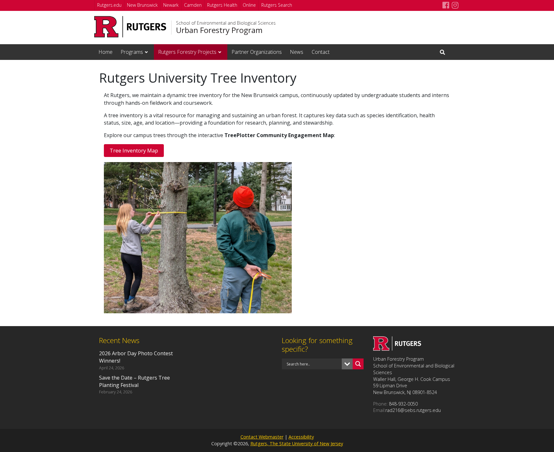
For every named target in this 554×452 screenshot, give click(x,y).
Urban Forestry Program (219, 30)
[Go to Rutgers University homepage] (130, 26)
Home (105, 51)
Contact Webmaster (261, 437)
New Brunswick (142, 5)
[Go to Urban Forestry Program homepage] (397, 348)
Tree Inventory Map (134, 150)
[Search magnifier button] (358, 363)
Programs (132, 51)
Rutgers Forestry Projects (187, 51)
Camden (193, 5)
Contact (321, 51)
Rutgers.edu (109, 5)
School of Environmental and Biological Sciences (226, 23)
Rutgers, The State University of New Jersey (296, 443)
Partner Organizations (256, 51)
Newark (171, 5)
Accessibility (301, 437)
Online (249, 5)
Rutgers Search (276, 5)
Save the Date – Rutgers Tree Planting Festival (134, 381)
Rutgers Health (222, 5)
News (296, 51)
